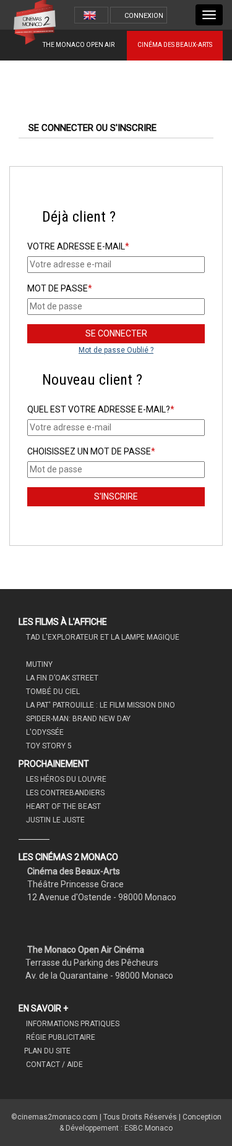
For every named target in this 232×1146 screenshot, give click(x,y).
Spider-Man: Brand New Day (77, 718)
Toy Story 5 (48, 746)
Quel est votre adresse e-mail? (100, 409)
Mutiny (38, 664)
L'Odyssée (44, 732)
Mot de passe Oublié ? (116, 350)
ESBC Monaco (148, 1128)
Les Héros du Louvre (65, 779)
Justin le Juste (54, 820)
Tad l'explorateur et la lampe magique (101, 637)
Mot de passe (59, 288)
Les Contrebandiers (64, 792)
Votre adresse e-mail (78, 246)
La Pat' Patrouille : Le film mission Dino (99, 705)
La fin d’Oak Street (61, 678)
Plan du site (47, 1051)
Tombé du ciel (52, 691)
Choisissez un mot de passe (91, 451)
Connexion (143, 16)
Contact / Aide (53, 1064)
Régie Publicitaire (59, 1037)
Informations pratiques (71, 1023)
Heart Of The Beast (62, 806)
